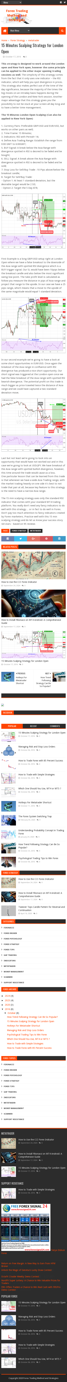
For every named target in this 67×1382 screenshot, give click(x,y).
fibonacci (9, 928)
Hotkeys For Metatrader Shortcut (34, 802)
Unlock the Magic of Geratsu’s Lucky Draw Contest (26, 1270)
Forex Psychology (13, 939)
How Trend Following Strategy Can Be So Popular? (32, 1017)
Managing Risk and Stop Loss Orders (36, 746)
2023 (8, 1000)
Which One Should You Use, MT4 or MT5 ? (39, 788)
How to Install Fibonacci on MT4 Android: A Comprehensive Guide (31, 621)
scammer (8, 977)
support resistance (14, 983)
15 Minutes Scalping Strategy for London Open (24, 661)
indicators (10, 961)
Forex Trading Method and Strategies (17, 15)
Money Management (14, 972)
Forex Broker (10, 933)
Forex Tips (9, 950)
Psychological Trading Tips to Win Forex (38, 858)
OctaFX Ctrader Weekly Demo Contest (20, 1276)
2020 (8, 1004)
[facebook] (60, 2)
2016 (8, 1009)
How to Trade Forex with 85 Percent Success (40, 760)
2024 (8, 996)
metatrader (35, 531)
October (12, 1013)
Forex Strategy (19, 531)
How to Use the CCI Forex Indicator (19, 582)
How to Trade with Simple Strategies (36, 774)
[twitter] (64, 2)
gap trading (10, 955)
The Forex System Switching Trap (35, 816)
